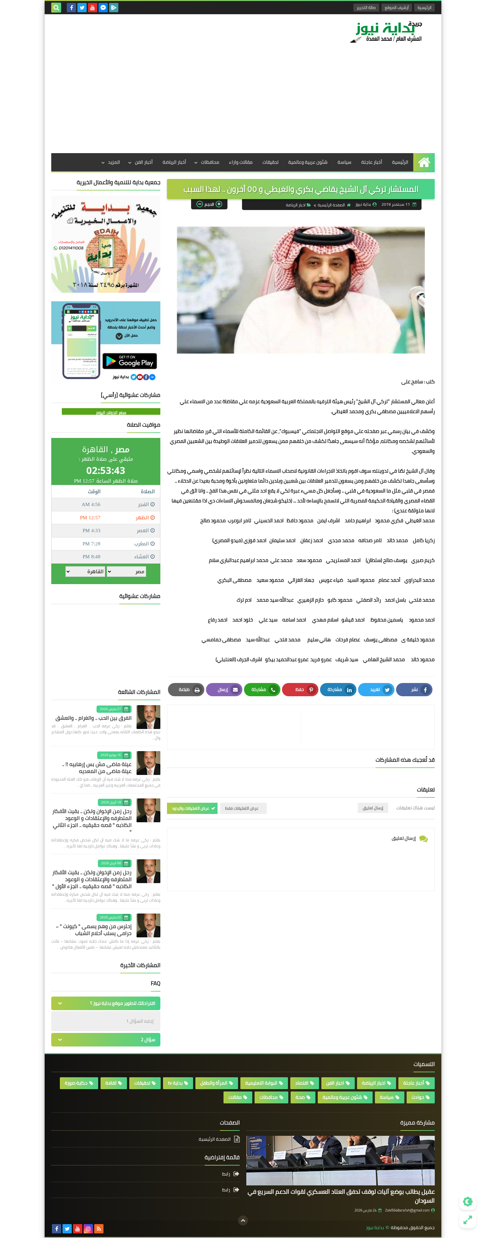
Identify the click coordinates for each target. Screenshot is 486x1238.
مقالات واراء (241, 162)
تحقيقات (270, 162)
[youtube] (92, 7)
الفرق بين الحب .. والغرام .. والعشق (94, 718)
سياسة (344, 162)
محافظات (210, 162)
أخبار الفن (144, 162)
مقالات (235, 1097)
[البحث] (56, 8)
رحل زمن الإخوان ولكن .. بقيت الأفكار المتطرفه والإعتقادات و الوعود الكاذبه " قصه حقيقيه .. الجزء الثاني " (92, 821)
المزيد (114, 162)
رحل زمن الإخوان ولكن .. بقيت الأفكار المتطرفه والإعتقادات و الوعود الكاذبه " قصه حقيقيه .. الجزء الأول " (92, 879)
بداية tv (175, 1083)
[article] (237, 727)
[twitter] (82, 7)
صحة (300, 1097)
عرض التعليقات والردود (190, 808)
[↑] (243, 1220)
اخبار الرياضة (295, 204)
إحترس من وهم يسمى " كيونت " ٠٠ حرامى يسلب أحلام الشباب (94, 929)
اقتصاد (301, 1083)
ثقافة (110, 1083)
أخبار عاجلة (371, 162)
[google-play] (113, 7)
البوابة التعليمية (261, 1083)
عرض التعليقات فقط (242, 808)
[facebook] (71, 7)
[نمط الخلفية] (468, 1220)
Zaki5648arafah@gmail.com (407, 1210)
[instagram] (88, 1228)
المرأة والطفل (213, 1083)
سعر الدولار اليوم (111, 412)
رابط (226, 1174)
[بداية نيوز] (387, 32)
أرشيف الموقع (397, 7)
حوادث (418, 1097)
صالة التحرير (366, 7)
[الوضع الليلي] (468, 1201)
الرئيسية (424, 7)
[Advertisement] (243, 103)
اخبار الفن (335, 1083)
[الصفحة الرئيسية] (424, 162)
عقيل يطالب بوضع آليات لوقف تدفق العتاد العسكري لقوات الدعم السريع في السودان (341, 1196)
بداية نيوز (375, 1227)
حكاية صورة (76, 1083)
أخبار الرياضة (174, 162)
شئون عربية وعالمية (308, 162)
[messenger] (103, 7)
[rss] (98, 1228)
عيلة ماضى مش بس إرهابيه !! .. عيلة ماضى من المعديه (97, 767)
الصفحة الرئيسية (331, 204)
